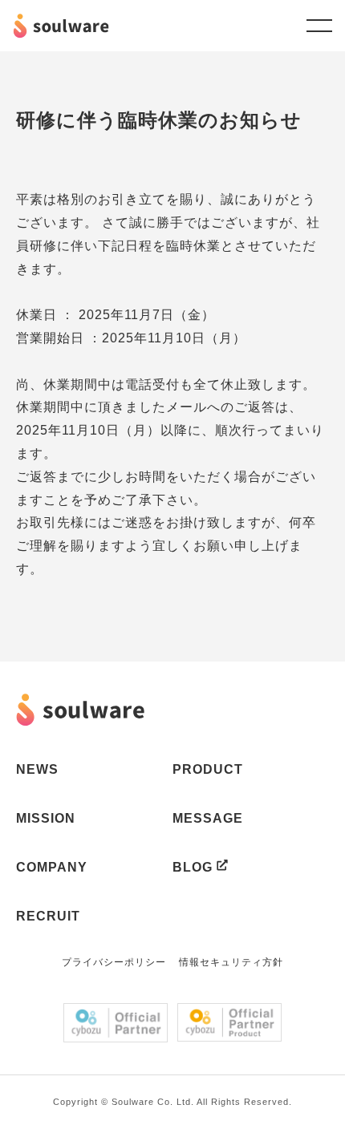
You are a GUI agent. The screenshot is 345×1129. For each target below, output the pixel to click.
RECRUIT (48, 916)
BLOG (192, 867)
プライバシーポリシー (114, 962)
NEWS (37, 769)
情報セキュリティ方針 (231, 962)
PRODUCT (207, 769)
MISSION (45, 818)
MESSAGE (207, 818)
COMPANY (51, 867)
